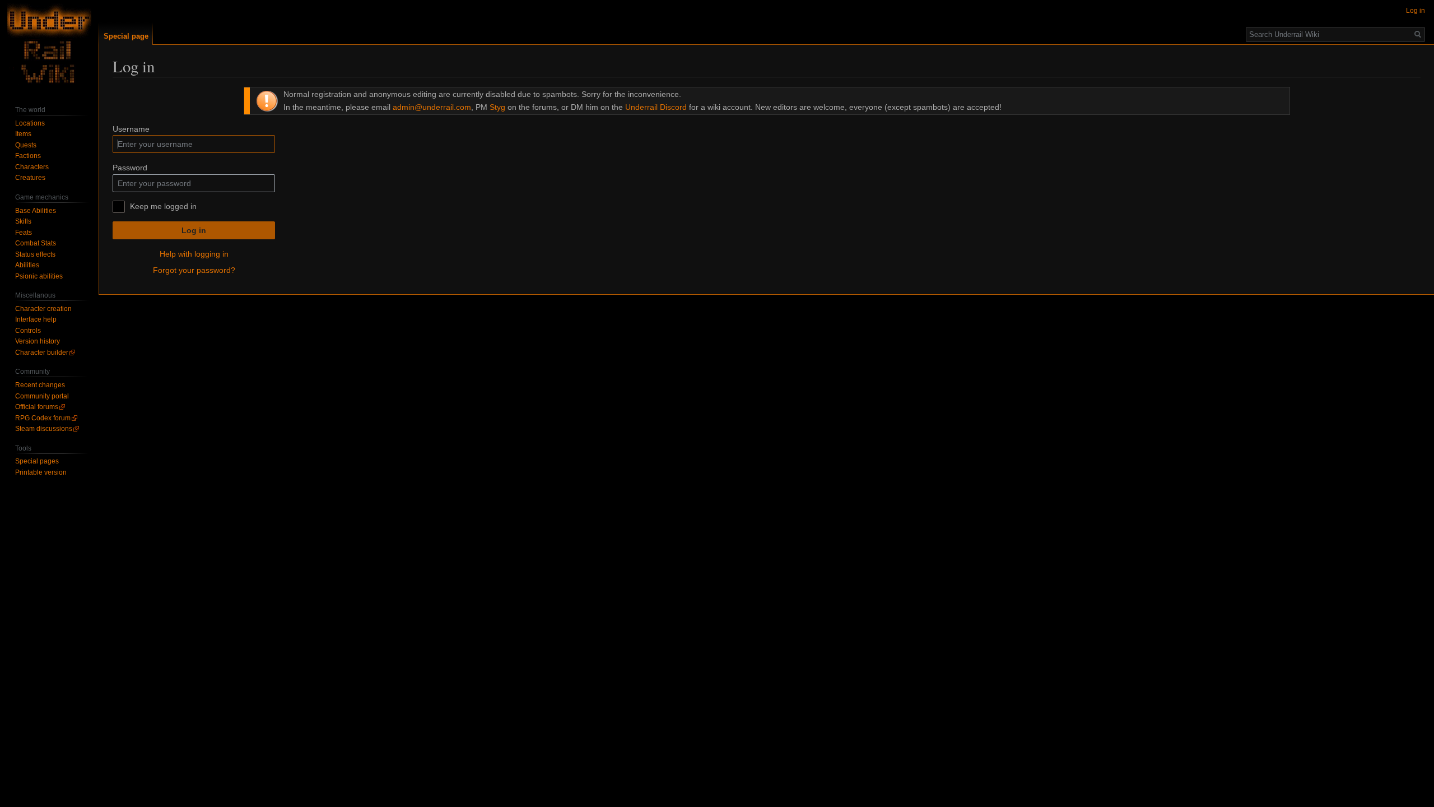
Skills (23, 221)
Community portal (42, 396)
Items (23, 134)
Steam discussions (43, 429)
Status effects (35, 254)
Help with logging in (194, 253)
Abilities (27, 265)
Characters (32, 167)
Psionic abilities (39, 276)
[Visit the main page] (49, 45)
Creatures (30, 178)
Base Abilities (35, 211)
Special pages (37, 461)
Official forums (36, 407)
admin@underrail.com (432, 107)
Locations (30, 123)
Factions (28, 156)
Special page (126, 36)
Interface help (36, 319)
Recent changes (40, 385)
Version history (37, 341)
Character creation (43, 309)
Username (131, 128)
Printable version (41, 472)
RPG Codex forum (43, 418)
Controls (28, 331)
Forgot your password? (194, 270)
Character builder (41, 352)
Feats (23, 232)
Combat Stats (35, 243)
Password (130, 167)
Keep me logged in (163, 206)
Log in (193, 230)
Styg (497, 107)
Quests (25, 145)
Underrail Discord (656, 107)
